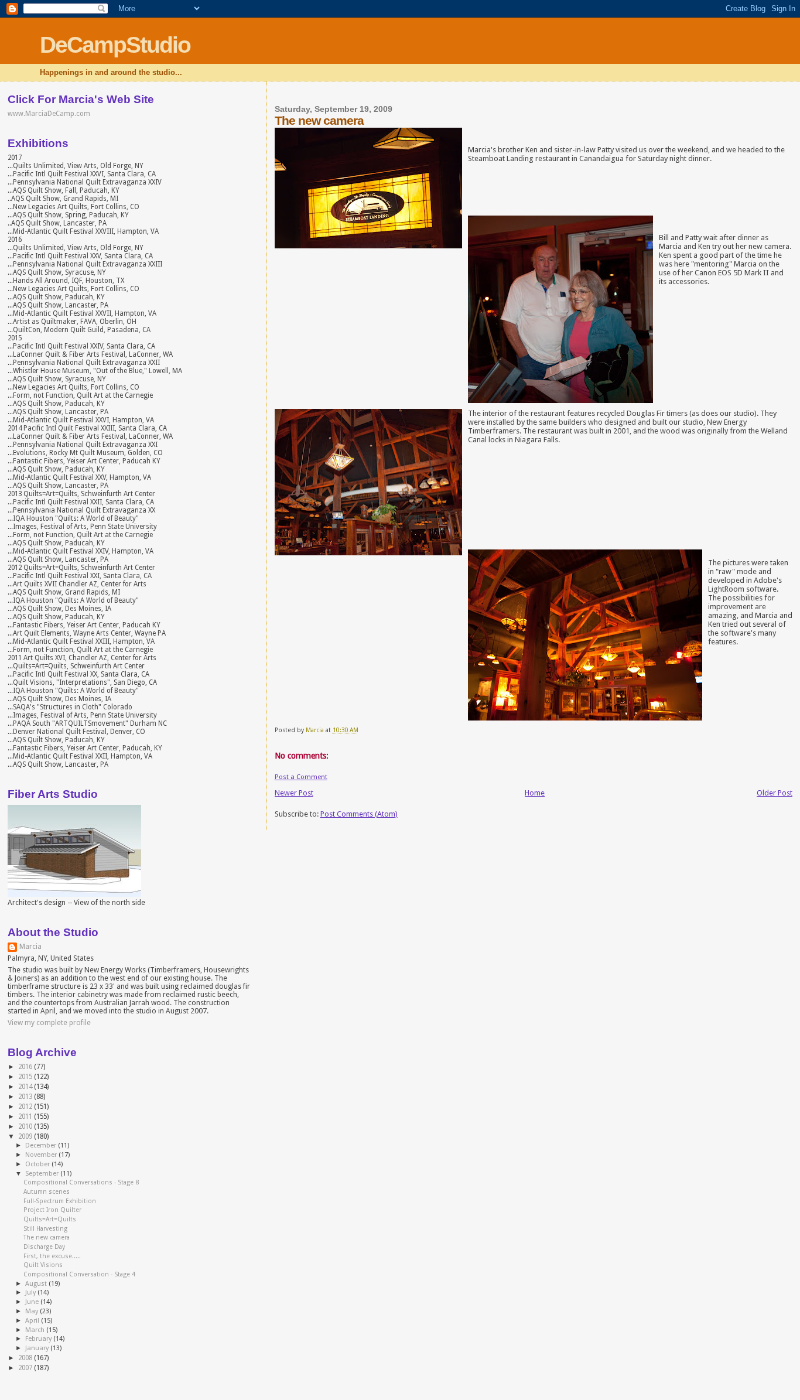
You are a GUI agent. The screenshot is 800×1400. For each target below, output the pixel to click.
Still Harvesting (45, 1228)
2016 (26, 1067)
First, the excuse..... (52, 1256)
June (32, 1302)
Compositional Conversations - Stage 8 (81, 1182)
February (39, 1339)
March (35, 1330)
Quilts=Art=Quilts (49, 1219)
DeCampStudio (115, 44)
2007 (26, 1368)
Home (535, 792)
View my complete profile (49, 1023)
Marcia (30, 947)
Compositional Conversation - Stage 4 (79, 1274)
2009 (26, 1136)
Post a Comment (301, 777)
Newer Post (294, 792)
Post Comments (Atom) (359, 814)
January (37, 1348)
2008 (26, 1358)
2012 (26, 1106)
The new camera (46, 1237)
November (42, 1155)
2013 (26, 1096)
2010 (26, 1126)
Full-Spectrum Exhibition (59, 1201)
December (41, 1145)
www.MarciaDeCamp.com (49, 114)
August (37, 1284)
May (32, 1311)
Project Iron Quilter (52, 1210)
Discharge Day (44, 1247)
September (42, 1173)
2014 (26, 1087)
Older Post (774, 792)
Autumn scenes (46, 1192)
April (33, 1320)
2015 (26, 1077)
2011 (26, 1116)
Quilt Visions (43, 1265)
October (38, 1164)
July (31, 1292)
